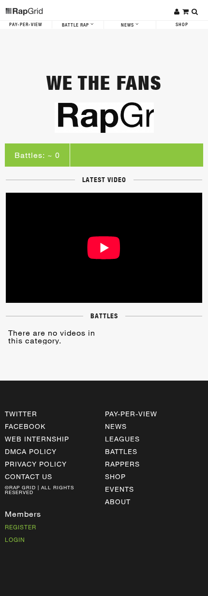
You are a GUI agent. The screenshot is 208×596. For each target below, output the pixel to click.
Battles (121, 451)
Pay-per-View (131, 414)
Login (15, 539)
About (118, 501)
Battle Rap (76, 25)
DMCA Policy (31, 451)
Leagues (122, 439)
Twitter (21, 414)
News (128, 25)
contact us (28, 476)
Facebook (25, 426)
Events (119, 489)
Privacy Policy (36, 464)
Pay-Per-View (25, 24)
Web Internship (37, 439)
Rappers (122, 464)
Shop (115, 476)
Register (20, 527)
